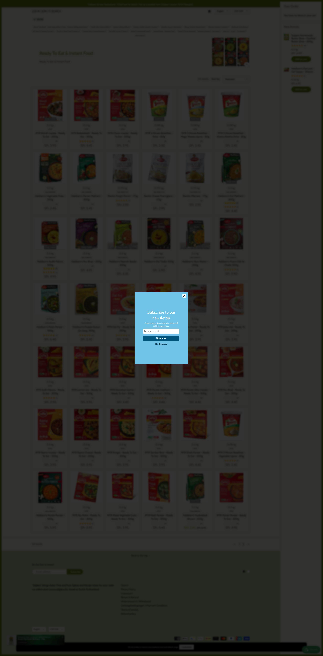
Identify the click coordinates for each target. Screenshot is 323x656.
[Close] (184, 296)
